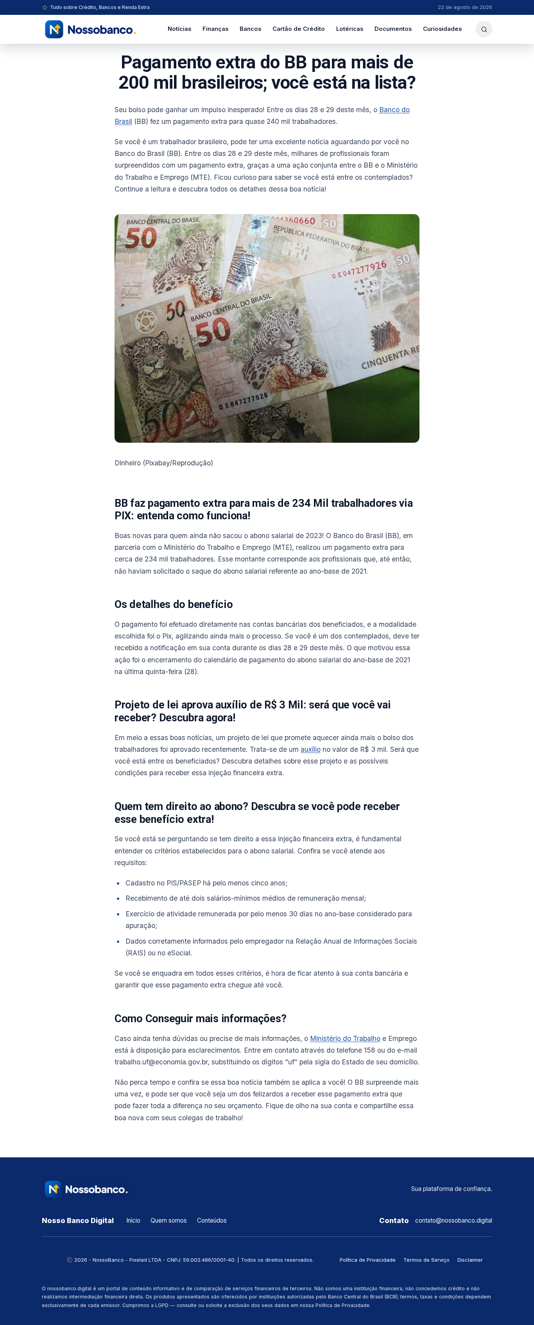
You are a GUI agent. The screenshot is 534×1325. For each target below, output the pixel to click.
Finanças (215, 28)
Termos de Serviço (426, 1260)
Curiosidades (442, 28)
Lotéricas (349, 28)
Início (133, 1220)
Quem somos (169, 1220)
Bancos (250, 28)
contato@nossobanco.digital (453, 1220)
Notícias (179, 28)
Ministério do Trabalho (345, 1038)
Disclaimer (470, 1260)
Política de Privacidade (368, 1260)
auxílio (311, 749)
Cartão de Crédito (298, 28)
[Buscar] (484, 29)
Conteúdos (212, 1220)
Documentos (393, 28)
